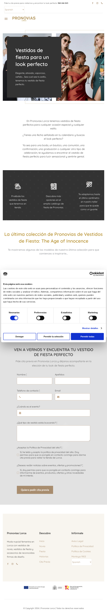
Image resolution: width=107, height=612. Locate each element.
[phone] (102, 3)
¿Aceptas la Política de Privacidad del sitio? (39, 447)
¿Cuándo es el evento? (28, 406)
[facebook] (93, 3)
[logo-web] (24, 17)
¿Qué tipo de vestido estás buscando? (37, 422)
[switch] (40, 318)
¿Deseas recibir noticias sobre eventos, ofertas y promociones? (50, 465)
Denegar (19, 336)
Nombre (22, 374)
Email (58, 390)
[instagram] (97, 3)
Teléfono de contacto (28, 390)
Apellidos (59, 374)
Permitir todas (87, 336)
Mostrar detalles (90, 328)
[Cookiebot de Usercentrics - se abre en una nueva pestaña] (91, 274)
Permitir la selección (53, 336)
